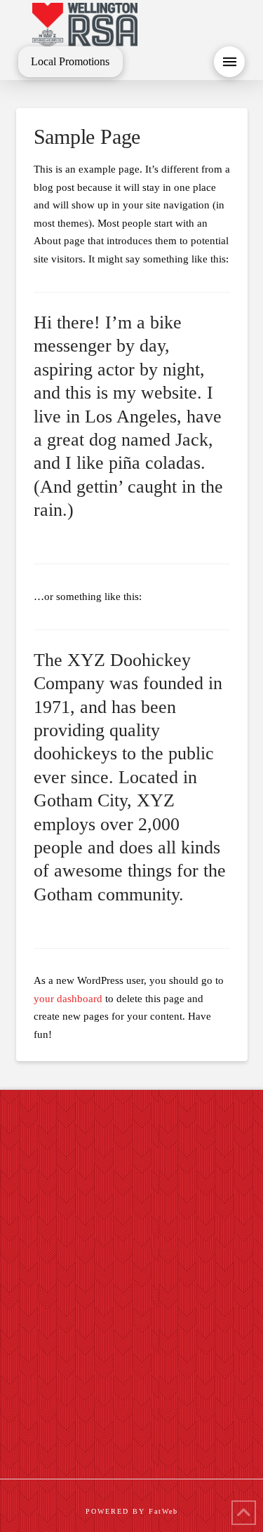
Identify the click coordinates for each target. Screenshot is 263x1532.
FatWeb (163, 1511)
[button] (229, 61)
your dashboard (68, 998)
